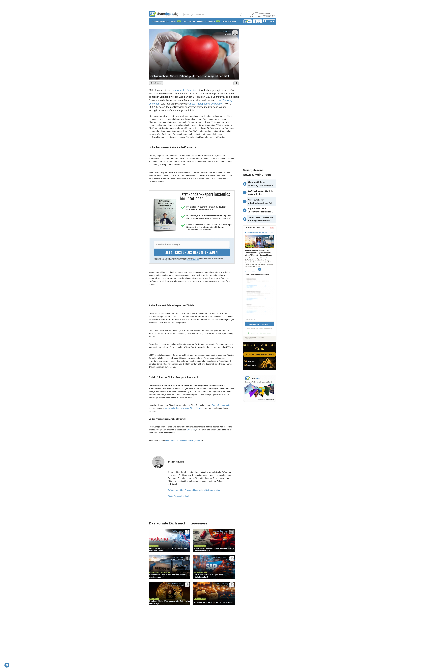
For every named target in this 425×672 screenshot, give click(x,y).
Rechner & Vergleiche (206, 21)
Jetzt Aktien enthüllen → (259, 324)
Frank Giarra (226, 32)
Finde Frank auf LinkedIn (179, 496)
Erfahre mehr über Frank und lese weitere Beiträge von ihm (194, 490)
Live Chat (191, 430)
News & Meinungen (160, 21)
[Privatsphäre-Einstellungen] (6, 665)
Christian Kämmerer (177, 557)
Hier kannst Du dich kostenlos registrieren (183, 441)
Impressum (261, 337)
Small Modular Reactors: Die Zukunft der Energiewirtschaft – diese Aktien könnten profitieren (258, 252)
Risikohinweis (249, 338)
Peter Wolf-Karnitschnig (176, 531)
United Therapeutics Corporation (205, 103)
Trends (173, 21)
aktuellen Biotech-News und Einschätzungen (184, 408)
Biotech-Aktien (156, 83)
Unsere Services (229, 21)
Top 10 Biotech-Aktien (221, 405)
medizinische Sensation (184, 90)
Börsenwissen (189, 21)
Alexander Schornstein (220, 531)
